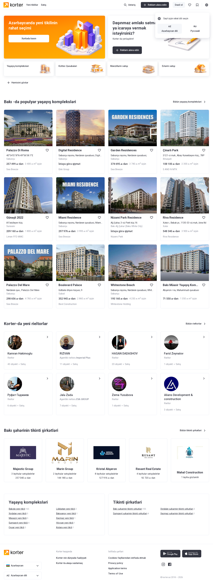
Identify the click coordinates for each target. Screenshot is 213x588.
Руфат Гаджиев (18, 395)
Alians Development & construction (178, 397)
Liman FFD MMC (14, 236)
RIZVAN (65, 353)
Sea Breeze (12, 169)
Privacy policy (115, 563)
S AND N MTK (170, 169)
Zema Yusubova (122, 395)
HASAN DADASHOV (125, 353)
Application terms (117, 568)
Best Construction (68, 304)
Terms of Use (115, 573)
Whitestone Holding (121, 304)
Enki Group (64, 169)
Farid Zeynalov (173, 353)
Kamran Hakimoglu (20, 353)
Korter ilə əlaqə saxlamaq (69, 563)
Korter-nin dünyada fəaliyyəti (71, 558)
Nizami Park (117, 236)
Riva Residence (171, 236)
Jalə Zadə (66, 395)
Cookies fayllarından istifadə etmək (127, 558)
